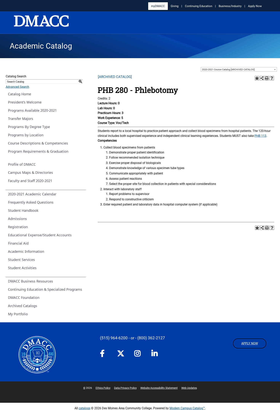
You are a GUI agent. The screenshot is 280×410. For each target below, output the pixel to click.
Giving (174, 6)
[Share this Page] (262, 78)
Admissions (17, 218)
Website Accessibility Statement (159, 387)
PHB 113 (260, 136)
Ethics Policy (103, 387)
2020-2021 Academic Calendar (32, 194)
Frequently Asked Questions (31, 202)
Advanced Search (17, 87)
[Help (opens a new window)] (272, 78)
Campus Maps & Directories (30, 172)
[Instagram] (139, 354)
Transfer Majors (20, 118)
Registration (18, 227)
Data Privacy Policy (125, 387)
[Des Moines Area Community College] (41, 22)
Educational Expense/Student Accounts (40, 235)
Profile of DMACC (22, 164)
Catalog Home (19, 94)
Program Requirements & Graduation (38, 151)
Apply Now (255, 6)
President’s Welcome (25, 102)
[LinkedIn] (156, 354)
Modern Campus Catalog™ (187, 408)
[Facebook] (105, 354)
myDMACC (158, 6)
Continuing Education (198, 6)
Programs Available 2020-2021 (32, 110)
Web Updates (189, 387)
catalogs (84, 408)
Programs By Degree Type (29, 126)
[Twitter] (122, 353)
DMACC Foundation (23, 297)
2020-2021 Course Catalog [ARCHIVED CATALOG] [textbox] (228, 69)
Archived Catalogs (22, 305)
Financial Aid (18, 243)
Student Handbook (23, 210)
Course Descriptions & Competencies (38, 143)
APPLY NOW (249, 343)
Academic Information (26, 251)
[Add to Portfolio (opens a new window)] (257, 78)
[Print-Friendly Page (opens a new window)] (267, 78)
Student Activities (22, 268)
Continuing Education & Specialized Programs (45, 289)
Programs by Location (25, 135)
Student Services (21, 259)
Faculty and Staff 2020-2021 (30, 180)
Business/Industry (230, 6)
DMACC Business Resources (30, 281)
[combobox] (239, 69)
